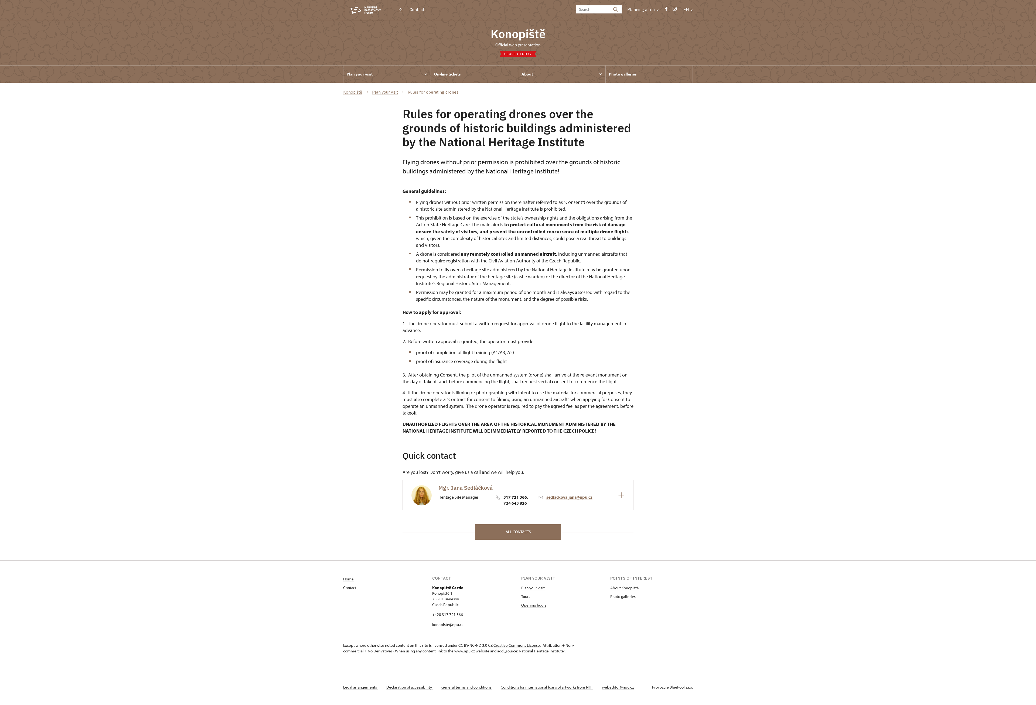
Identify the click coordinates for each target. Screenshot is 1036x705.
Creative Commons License (516, 645)
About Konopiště (624, 587)
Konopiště (518, 33)
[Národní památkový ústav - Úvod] (365, 10)
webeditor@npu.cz (618, 687)
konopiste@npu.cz (447, 624)
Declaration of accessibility (409, 687)
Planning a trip (641, 9)
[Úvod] (400, 9)
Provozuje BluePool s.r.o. (672, 687)
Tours (525, 596)
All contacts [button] (518, 531)
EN (686, 9)
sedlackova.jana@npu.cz (569, 497)
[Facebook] (666, 10)
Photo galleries (623, 596)
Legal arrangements (360, 687)
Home (348, 578)
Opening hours (533, 605)
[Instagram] (675, 10)
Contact (417, 9)
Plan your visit (533, 587)
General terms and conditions (466, 687)
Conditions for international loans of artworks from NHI (547, 687)
